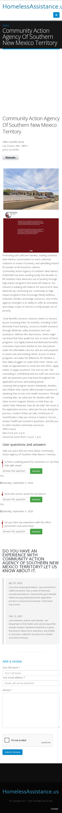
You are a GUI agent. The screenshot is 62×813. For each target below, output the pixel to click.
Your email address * (13, 677)
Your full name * (11, 667)
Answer (36, 471)
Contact (54, 808)
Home (5, 25)
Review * (7, 690)
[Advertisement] (31, 83)
